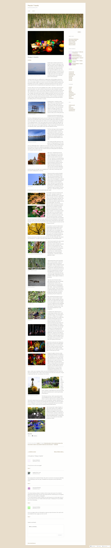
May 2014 (70, 80)
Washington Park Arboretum (47, 444)
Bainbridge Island (47, 443)
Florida (70, 88)
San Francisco (71, 95)
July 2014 (70, 77)
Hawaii (70, 89)
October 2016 (71, 71)
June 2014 (70, 78)
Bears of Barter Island (59, 451)
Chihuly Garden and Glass (56, 443)
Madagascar (71, 92)
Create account (72, 105)
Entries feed (71, 107)
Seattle (38, 443)
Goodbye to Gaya (32, 451)
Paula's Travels (33, 5)
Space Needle (39, 444)
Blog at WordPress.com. (32, 543)
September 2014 (72, 74)
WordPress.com (72, 110)
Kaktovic (70, 91)
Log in (70, 106)
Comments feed (72, 109)
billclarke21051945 (37, 487)
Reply (29, 468)
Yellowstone (71, 98)
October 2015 (71, 73)
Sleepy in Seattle (72, 41)
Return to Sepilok (72, 44)
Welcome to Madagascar (73, 39)
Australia (70, 87)
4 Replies (29, 60)
